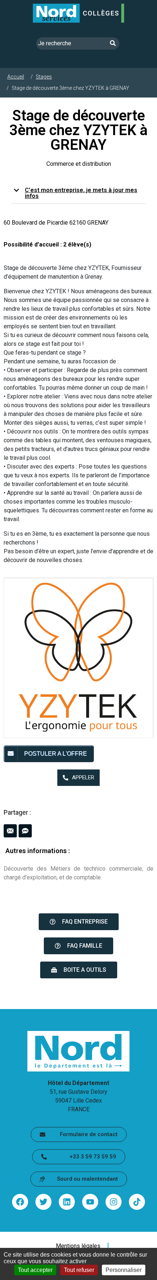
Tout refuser (79, 1270)
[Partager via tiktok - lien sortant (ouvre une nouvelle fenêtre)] (137, 1202)
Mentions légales (78, 1246)
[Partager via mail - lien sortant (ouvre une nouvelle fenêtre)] (10, 830)
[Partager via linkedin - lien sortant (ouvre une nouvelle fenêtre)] (67, 1202)
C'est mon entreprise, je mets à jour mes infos (81, 193)
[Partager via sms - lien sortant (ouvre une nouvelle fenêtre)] (25, 830)
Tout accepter (35, 1270)
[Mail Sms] (78, 830)
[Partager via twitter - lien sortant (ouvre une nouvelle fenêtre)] (43, 1202)
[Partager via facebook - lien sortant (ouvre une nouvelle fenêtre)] (20, 1202)
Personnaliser (124, 1270)
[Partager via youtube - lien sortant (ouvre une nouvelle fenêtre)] (90, 1202)
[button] (78, 193)
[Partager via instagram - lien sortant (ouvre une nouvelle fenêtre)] (114, 1202)
